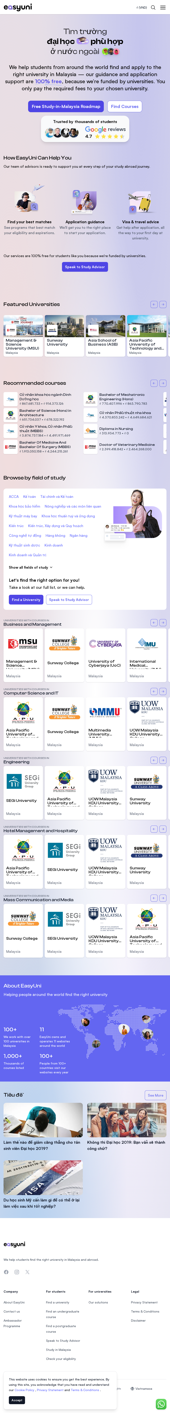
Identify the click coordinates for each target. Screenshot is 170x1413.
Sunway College (63, 663)
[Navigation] (162, 7)
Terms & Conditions (85, 1390)
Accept (17, 1400)
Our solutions (98, 1302)
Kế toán (29, 496)
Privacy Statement (50, 1390)
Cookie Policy (25, 1390)
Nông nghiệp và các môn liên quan (73, 506)
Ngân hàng (78, 535)
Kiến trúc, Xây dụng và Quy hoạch (55, 526)
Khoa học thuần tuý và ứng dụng (68, 516)
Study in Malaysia (58, 1349)
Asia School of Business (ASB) (103, 342)
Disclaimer (138, 1320)
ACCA (14, 496)
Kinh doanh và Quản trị (27, 555)
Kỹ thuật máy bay (23, 516)
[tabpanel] (85, 80)
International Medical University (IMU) (145, 664)
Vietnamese (143, 1388)
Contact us (12, 1311)
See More (157, 1096)
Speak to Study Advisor (85, 267)
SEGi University (21, 800)
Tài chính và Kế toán (56, 496)
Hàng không (55, 535)
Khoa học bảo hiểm (24, 506)
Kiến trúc (16, 526)
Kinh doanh (53, 545)
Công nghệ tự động (25, 535)
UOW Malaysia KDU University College (145, 733)
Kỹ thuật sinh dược (24, 545)
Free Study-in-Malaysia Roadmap (66, 106)
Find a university (57, 1302)
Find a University (26, 599)
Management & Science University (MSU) (23, 664)
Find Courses (125, 106)
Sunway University (57, 342)
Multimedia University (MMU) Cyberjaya (100, 733)
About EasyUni (14, 1302)
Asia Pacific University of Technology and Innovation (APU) (145, 346)
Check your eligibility (61, 1359)
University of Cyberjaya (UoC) (105, 663)
